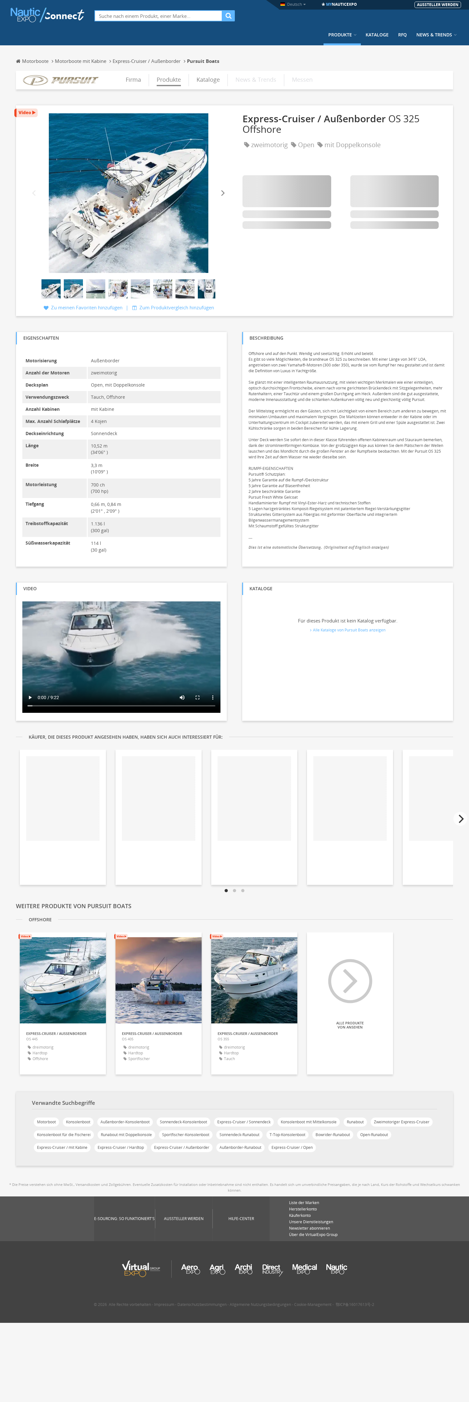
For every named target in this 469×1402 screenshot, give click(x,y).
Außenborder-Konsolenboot (125, 1122)
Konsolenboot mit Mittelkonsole (309, 1122)
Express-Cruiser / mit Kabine (62, 1147)
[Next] (222, 193)
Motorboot (46, 1122)
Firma (133, 79)
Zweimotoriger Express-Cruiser (401, 1122)
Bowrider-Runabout (333, 1134)
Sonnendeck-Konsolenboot (183, 1122)
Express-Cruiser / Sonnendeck (244, 1122)
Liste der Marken (304, 1202)
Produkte (340, 35)
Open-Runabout (374, 1134)
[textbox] (158, 15)
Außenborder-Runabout (240, 1147)
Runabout (355, 1122)
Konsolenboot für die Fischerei (64, 1134)
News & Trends (434, 35)
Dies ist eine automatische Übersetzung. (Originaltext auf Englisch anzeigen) (319, 547)
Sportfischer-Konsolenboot (185, 1134)
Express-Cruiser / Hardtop (121, 1147)
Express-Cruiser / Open (292, 1147)
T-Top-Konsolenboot (287, 1134)
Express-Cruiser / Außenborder (181, 1147)
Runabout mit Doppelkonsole (126, 1134)
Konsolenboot (78, 1122)
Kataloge (377, 35)
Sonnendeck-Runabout (239, 1134)
